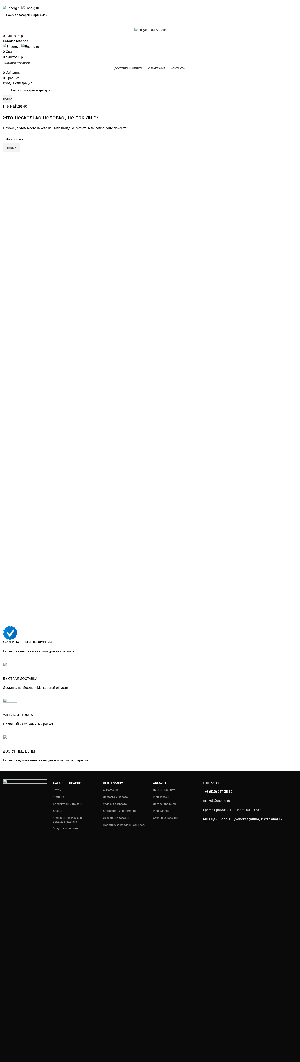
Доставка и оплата (115, 796)
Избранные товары (116, 817)
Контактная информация (120, 810)
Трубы (57, 789)
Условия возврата (115, 803)
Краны (57, 810)
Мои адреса (161, 810)
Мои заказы (161, 796)
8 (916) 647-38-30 (153, 30)
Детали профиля (164, 803)
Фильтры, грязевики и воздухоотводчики (67, 819)
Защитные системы (66, 828)
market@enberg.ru (216, 800)
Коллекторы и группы (67, 803)
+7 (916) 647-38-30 (218, 791)
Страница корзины (165, 817)
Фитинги (58, 796)
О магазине (111, 789)
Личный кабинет (164, 789)
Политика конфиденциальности (124, 824)
